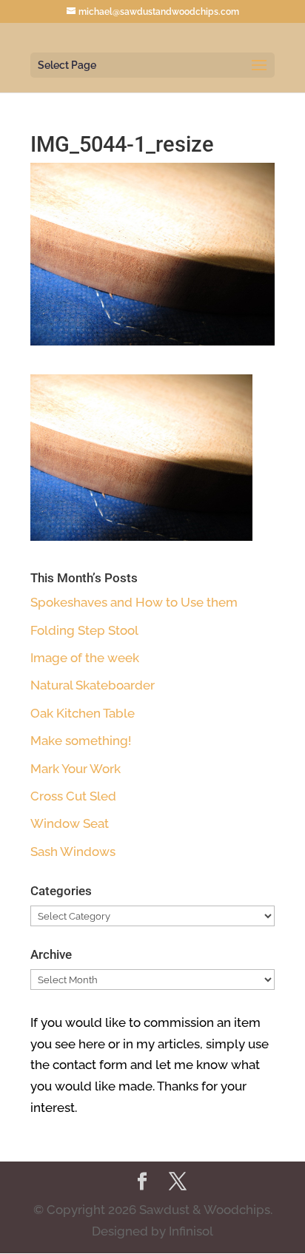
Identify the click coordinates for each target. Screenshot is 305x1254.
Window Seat (69, 823)
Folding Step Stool (84, 630)
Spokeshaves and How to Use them (134, 602)
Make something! (80, 740)
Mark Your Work (75, 768)
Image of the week (84, 657)
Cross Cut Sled (73, 796)
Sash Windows (72, 851)
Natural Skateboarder (92, 685)
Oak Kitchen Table (82, 713)
